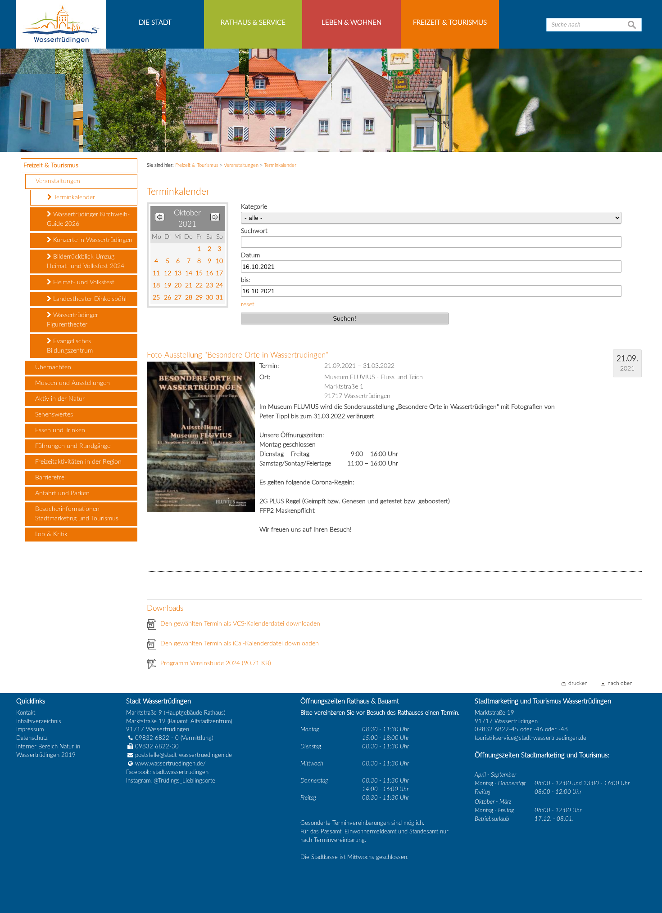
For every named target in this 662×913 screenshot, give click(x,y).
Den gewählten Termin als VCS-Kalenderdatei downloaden (240, 624)
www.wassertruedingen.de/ (170, 763)
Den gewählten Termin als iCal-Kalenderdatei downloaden (239, 643)
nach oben (620, 683)
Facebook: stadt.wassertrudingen (167, 772)
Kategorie (254, 207)
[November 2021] (215, 219)
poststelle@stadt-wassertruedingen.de (183, 755)
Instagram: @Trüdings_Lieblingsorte (170, 780)
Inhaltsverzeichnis (38, 721)
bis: (245, 280)
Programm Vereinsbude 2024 (215, 663)
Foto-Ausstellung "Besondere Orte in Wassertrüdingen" (237, 355)
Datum (250, 255)
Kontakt (25, 713)
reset (247, 304)
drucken (578, 683)
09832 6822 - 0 (157, 738)
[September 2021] (159, 219)
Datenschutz (32, 738)
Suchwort (254, 231)
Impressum (30, 729)
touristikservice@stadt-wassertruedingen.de (530, 738)
